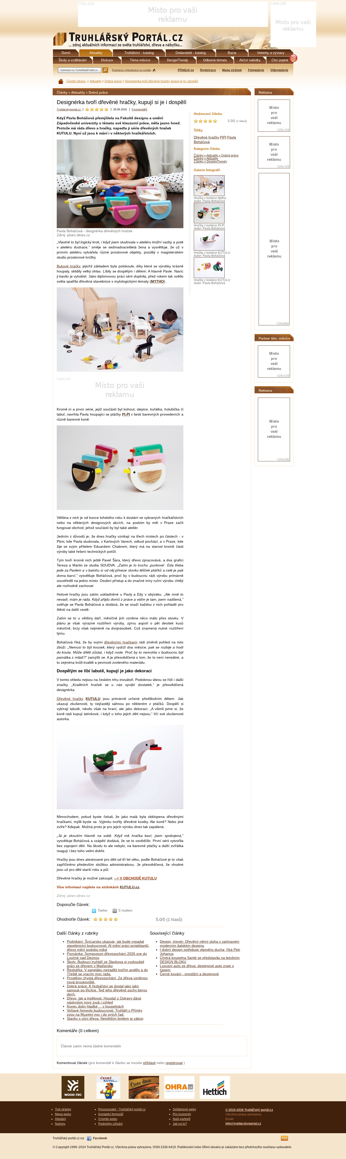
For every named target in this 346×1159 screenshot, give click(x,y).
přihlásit (149, 1063)
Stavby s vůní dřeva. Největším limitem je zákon (105, 1018)
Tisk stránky (63, 1109)
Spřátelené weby (184, 1109)
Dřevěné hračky (70, 699)
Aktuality (95, 81)
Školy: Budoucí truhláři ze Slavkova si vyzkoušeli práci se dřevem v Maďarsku (105, 964)
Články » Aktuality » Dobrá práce (216, 155)
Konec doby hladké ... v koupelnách (95, 1006)
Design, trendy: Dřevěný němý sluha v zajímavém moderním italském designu (199, 943)
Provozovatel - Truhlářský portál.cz (122, 1109)
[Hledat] (105, 70)
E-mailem (125, 910)
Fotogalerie (256, 70)
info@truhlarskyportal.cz (243, 1123)
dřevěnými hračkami (120, 642)
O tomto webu (107, 1119)
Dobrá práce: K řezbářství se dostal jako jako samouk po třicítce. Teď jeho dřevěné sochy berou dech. (107, 990)
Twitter (102, 910)
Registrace (208, 70)
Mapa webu (63, 1114)
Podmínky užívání (110, 1124)
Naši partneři (181, 1119)
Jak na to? (180, 1124)
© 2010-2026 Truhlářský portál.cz (249, 1110)
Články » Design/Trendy (210, 161)
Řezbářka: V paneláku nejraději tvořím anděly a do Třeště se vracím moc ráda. (107, 972)
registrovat (174, 1063)
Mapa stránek (232, 70)
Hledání (60, 1119)
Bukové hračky (68, 266)
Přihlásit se (186, 70)
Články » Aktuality (206, 158)
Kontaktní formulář (110, 1114)
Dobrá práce (113, 81)
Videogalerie (279, 70)
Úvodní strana (76, 81)
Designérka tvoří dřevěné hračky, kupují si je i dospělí (161, 81)
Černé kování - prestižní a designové (189, 974)
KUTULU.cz (129, 887)
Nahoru (60, 1124)
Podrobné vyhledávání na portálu (131, 70)
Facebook (100, 1138)
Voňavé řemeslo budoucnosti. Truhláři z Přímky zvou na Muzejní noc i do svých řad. (104, 1012)
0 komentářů (139, 109)
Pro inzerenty (182, 1114)
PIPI (223, 137)
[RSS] (285, 1138)
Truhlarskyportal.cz (69, 109)
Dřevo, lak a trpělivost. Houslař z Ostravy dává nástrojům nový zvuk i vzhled (104, 1000)
